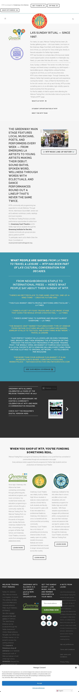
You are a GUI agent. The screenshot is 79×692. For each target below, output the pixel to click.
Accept (39, 683)
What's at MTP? (38, 101)
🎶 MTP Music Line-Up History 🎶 (58, 152)
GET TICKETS (37, 5)
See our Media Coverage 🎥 (39, 369)
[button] (76, 668)
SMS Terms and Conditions (65, 655)
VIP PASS (52, 5)
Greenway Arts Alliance (21, 5)
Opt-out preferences (39, 688)
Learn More (18, 547)
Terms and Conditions (67, 649)
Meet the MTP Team (40, 113)
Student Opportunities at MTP (44, 108)
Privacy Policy (64, 662)
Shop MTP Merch (8, 10)
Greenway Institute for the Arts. (20, 229)
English (60, 690)
